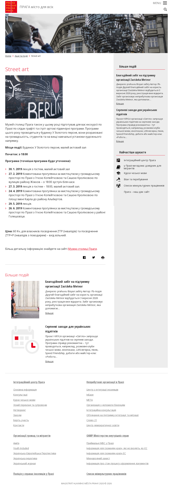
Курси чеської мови (135, 173)
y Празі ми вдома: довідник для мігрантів (142, 167)
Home (8, 55)
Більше (49, 313)
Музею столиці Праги (82, 249)
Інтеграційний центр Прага (140, 160)
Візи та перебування (136, 179)
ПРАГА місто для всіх (36, 7)
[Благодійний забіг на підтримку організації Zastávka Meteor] (25, 317)
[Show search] (165, 9)
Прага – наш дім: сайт (137, 192)
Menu (157, 3)
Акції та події (21, 55)
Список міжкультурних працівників (144, 185)
